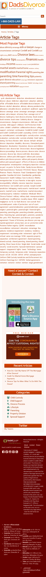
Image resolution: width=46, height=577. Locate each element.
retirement (31, 80)
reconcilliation (5, 228)
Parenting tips (26, 76)
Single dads (26, 244)
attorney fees (22, 114)
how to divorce (28, 178)
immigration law (6, 180)
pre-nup (37, 220)
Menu (24, 26)
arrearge (40, 111)
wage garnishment (24, 86)
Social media (35, 244)
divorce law (15, 149)
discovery (26, 143)
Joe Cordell (14, 186)
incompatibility (5, 183)
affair (2, 104)
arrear (16, 111)
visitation (14, 86)
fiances (34, 170)
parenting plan (38, 72)
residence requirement (15, 231)
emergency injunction (30, 164)
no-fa (11, 202)
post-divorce (5, 79)
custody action (33, 135)
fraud (23, 172)
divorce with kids (23, 154)
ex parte (9, 167)
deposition (10, 143)
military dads (24, 196)
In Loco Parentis (19, 180)
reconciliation (30, 225)
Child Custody (16, 397)
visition (18, 263)
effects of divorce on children (33, 162)
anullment (34, 109)
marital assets (8, 67)
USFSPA (22, 260)
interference (5, 186)
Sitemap (26, 447)
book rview (15, 119)
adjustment (24, 101)
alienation (16, 106)
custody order (14, 138)
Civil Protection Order (33, 125)
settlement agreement (18, 239)
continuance (19, 130)
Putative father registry (9, 225)
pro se (27, 223)
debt (10, 55)
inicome (22, 183)
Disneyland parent (37, 143)
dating (5, 55)
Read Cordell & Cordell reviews (11, 447)
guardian (3, 175)
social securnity (12, 247)
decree (14, 55)
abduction (20, 98)
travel (40, 83)
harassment (4, 178)
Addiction (15, 101)
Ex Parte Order (19, 167)
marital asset (34, 188)
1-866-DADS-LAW (11, 21)
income (10, 64)
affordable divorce (12, 104)
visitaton (11, 263)
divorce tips (8, 59)
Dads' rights (38, 138)
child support (11, 125)
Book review (38, 117)
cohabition (15, 127)
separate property (33, 236)
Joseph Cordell (27, 64)
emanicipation (16, 164)
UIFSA (26, 255)
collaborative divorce (28, 127)
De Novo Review (12, 141)
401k (2, 98)
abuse (2, 47)
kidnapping (13, 188)
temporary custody (7, 252)
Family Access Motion (34, 167)
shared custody (6, 241)
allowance (3, 109)
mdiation (16, 194)
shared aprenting (34, 239)
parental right (23, 210)
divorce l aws (5, 149)
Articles (11, 32)
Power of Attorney (16, 220)
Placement (16, 218)
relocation (16, 79)
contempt (16, 50)
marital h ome (11, 191)
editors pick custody (34, 157)
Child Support (16, 401)
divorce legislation (37, 149)
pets (5, 218)
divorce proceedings (7, 151)
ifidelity (37, 178)
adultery (40, 101)
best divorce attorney (24, 117)
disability (18, 143)
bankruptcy (10, 117)
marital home (22, 68)
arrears (2, 114)
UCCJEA (14, 255)
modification (8, 72)
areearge (9, 111)
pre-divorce (29, 220)
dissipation (4, 146)
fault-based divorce (7, 170)
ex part (2, 167)
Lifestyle (14, 407)
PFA (9, 218)
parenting (3, 212)
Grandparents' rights (33, 172)
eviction (42, 164)
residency (28, 231)
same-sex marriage (13, 236)
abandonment (10, 98)
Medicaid (32, 194)
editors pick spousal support (10, 162)
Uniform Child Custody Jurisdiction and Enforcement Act (21, 257)
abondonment (30, 98)
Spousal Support (17, 416)
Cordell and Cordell (29, 50)
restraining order (16, 233)
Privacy (38, 445)
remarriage (24, 80)
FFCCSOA (27, 170)
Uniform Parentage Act (9, 260)
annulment (26, 109)
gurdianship (36, 175)
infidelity (15, 183)
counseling (27, 133)
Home (3, 32)
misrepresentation (37, 196)
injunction (29, 183)
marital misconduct (35, 191)
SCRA (24, 236)
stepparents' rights (14, 249)
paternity (38, 76)
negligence (4, 202)
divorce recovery (39, 55)
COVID (34, 133)
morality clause (26, 199)
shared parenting (7, 83)
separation (39, 80)
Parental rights (24, 72)
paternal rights (21, 215)
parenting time (8, 76)
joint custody (24, 186)
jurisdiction (35, 64)
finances (31, 59)
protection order (36, 223)
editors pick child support (16, 157)
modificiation (15, 199)
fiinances (41, 170)
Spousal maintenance (21, 83)
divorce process (22, 151)
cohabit (8, 127)
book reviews (5, 119)
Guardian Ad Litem (14, 175)
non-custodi (31, 202)
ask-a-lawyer (27, 47)
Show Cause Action (13, 244)
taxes (30, 83)
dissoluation (13, 146)
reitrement (15, 228)
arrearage (15, 47)
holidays (3, 64)
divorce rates (33, 151)
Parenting (14, 410)
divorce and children (35, 146)
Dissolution (23, 146)
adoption (32, 101)
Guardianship (26, 175)
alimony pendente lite (35, 106)
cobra (2, 127)
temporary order (21, 252)
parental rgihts (12, 210)
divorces (3, 157)
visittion (25, 263)
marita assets (23, 188)
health (41, 59)
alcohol (9, 106)
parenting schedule (27, 212)
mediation (31, 68)
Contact (32, 445)
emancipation (21, 60)
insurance (19, 64)
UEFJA (20, 255)
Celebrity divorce (26, 119)
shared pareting (32, 241)
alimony (8, 47)
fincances (16, 172)
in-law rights (30, 180)
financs (9, 172)
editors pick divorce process (10, 159)
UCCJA (7, 255)
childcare (20, 125)
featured (19, 170)
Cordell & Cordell (31, 130)
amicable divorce (14, 109)
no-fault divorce (20, 202)
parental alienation (16, 207)
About (26, 445)
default (33, 141)
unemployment (4, 86)
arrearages (32, 111)
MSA (35, 199)
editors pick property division (32, 159)
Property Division (18, 413)
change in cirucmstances (21, 122)
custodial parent (8, 135)
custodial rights (21, 135)
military (37, 68)
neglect (41, 199)
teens (39, 249)
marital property (6, 194)
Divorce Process (17, 404)
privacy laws (19, 223)
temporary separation (37, 252)
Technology (35, 83)
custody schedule (26, 138)
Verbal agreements (33, 260)
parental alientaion (31, 207)
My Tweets (8, 429)
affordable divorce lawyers (30, 104)
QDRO (21, 225)
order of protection (20, 204)
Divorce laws (26, 54)
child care (34, 122)
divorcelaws (35, 154)
